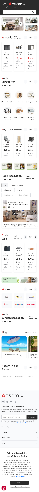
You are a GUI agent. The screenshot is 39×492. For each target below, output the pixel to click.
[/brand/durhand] (7, 304)
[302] (18, 210)
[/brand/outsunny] (19, 296)
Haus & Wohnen (8, 195)
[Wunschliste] (6, 7)
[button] (4, 24)
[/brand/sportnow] (31, 304)
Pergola (31, 102)
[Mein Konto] (10, 7)
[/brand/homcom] (7, 296)
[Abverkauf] (31, 28)
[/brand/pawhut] (31, 296)
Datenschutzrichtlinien (23, 423)
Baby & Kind (7, 190)
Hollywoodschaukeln (7, 102)
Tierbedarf (20, 190)
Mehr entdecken (17, 37)
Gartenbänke (19, 117)
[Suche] (33, 12)
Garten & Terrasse (17, 185)
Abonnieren (32, 417)
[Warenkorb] (15, 7)
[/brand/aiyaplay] (19, 304)
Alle (5, 185)
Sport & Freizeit (23, 195)
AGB (11, 423)
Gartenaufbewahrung (19, 102)
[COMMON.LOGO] (17, 3)
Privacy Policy (20, 476)
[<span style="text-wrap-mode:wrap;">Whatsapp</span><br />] (31, 20)
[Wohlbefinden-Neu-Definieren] (12, 30)
